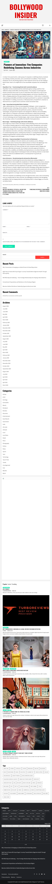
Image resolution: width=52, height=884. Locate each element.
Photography (6, 443)
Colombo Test (30, 772)
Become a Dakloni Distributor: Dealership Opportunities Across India (19, 286)
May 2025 (5, 347)
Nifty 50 (16, 786)
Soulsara (6, 793)
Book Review (11, 772)
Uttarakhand (29, 793)
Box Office (22, 772)
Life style (5, 427)
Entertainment (6, 416)
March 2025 (5, 352)
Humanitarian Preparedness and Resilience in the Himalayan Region (19, 282)
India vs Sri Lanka (27, 782)
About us (13, 877)
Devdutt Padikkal (16, 775)
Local (4, 432)
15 (39, 834)
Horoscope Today (8, 782)
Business (5, 410)
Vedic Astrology (37, 793)
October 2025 (6, 333)
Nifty (12, 786)
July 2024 (5, 374)
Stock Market (13, 793)
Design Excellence (9, 184)
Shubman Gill (26, 790)
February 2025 (6, 355)
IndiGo (34, 782)
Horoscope (36, 779)
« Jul (26, 844)
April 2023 (5, 379)
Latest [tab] (9, 584)
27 (26, 839)
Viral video (45, 793)
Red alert (14, 790)
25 (12, 839)
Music (4, 440)
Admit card (6, 768)
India (4, 424)
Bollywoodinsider (7, 590)
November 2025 (6, 330)
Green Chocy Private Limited (26, 779)
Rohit (6, 70)
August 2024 (6, 371)
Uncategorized (6, 465)
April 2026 (5, 317)
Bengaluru (30, 768)
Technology (5, 457)
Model (4, 438)
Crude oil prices (39, 772)
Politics (4, 446)
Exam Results (6, 419)
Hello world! (19, 295)
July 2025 (5, 341)
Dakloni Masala (7, 775)
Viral (4, 468)
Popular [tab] (5, 584)
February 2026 (6, 322)
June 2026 (5, 311)
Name (4, 226)
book (5, 772)
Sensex (19, 790)
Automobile (6, 402)
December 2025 (6, 328)
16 (46, 834)
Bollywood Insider (26, 11)
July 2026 (5, 309)
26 (19, 839)
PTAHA (40, 786)
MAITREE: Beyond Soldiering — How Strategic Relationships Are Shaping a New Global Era (24, 277)
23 (46, 836)
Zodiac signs (6, 797)
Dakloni (46, 772)
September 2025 (7, 336)
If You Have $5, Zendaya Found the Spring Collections (16, 712)
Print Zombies (33, 786)
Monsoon (39, 782)
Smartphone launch (40, 790)
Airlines (4, 394)
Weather (5, 470)
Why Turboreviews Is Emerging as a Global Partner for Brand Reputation (20, 267)
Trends (4, 462)
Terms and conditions (13, 874)
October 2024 (6, 366)
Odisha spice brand (24, 786)
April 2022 (5, 382)
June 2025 (5, 344)
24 (5, 839)
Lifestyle (5, 430)
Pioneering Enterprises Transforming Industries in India (39, 189)
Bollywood (42, 768)
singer (32, 790)
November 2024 (6, 363)
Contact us (18, 877)
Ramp (4, 449)
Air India (12, 768)
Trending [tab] (14, 584)
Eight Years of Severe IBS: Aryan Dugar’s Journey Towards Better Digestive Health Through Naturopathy (25, 272)
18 (12, 836)
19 (19, 836)
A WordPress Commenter (8, 295)
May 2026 (5, 314)
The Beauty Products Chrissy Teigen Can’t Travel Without (18, 753)
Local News (5, 435)
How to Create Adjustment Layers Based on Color (15, 670)
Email (28, 226)
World (4, 473)
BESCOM (36, 768)
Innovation (16, 184)
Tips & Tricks (6, 460)
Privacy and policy (6, 877)
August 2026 (6, 306)
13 (26, 834)
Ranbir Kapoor (7, 790)
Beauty (4, 405)
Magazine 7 (35, 882)
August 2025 (6, 339)
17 (5, 836)
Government (6, 421)
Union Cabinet (21, 793)
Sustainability (22, 184)
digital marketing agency (27, 775)
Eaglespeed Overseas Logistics (11, 779)
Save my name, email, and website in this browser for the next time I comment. (24, 241)
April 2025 (5, 349)
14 (33, 834)
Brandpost (7, 61)
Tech (4, 454)
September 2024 (7, 369)
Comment (5, 209)
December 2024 (6, 360)
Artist (4, 397)
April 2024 (5, 377)
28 (33, 839)
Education (5, 413)
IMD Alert (19, 782)
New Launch (6, 786)
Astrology (5, 400)
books (17, 772)
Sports (4, 451)
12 (19, 834)
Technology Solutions (30, 184)
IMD (14, 782)
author (24, 768)
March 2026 (5, 319)
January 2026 (6, 325)
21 (33, 836)
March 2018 (5, 385)
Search (4, 254)
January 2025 (6, 358)
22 (39, 836)
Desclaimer (4, 874)
